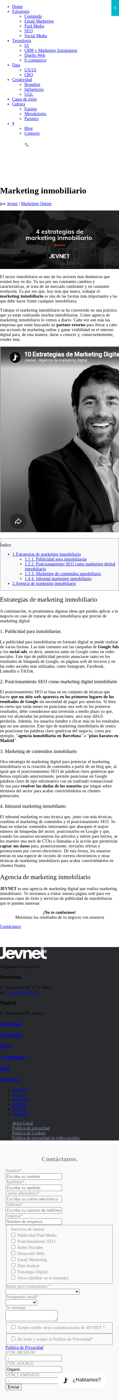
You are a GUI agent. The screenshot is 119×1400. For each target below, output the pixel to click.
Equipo (30, 109)
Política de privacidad (31, 1128)
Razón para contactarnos (28, 1286)
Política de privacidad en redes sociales (45, 1138)
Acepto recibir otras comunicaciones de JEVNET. (61, 1327)
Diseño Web (34, 55)
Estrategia (20, 11)
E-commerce (35, 60)
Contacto (32, 133)
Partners (31, 118)
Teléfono (14, 1204)
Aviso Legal (22, 1123)
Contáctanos (10, 926)
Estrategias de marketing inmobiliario (47, 554)
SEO (28, 31)
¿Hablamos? (87, 1379)
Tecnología (21, 40)
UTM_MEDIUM (20, 1352)
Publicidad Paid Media (36, 1235)
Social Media (35, 36)
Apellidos (14, 1182)
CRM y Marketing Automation (50, 50)
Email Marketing (39, 21)
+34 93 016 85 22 (22, 992)
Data (16, 65)
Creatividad (22, 79)
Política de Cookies (28, 1133)
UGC (28, 94)
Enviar (13, 1387)
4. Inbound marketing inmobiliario (58, 578)
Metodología (35, 113)
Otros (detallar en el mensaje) (42, 1278)
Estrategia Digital (32, 1272)
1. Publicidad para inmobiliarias (56, 559)
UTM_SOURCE (19, 1363)
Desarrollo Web (30, 1253)
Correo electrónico (22, 1193)
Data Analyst (28, 1266)
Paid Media (34, 26)
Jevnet (12, 203)
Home (17, 6)
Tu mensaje (15, 1307)
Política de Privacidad (24, 1347)
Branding (32, 84)
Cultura (18, 104)
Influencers (34, 89)
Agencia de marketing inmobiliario (44, 583)
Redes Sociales (30, 1247)
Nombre (13, 1170)
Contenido (33, 16)
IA (26, 45)
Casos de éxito (24, 99)
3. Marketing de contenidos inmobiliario (63, 573)
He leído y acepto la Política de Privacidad (55, 1339)
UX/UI (30, 70)
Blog (28, 128)
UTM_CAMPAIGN (22, 1375)
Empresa (14, 1216)
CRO (28, 74)
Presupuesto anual (21, 1297)
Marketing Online (36, 203)
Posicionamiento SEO (36, 1241)
